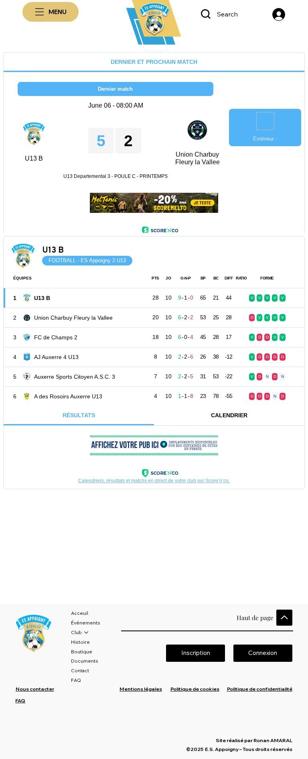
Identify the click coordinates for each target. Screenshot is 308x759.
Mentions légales (141, 689)
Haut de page (255, 617)
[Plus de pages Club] (86, 632)
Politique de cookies (194, 689)
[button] (262, 653)
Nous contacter (35, 689)
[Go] (284, 618)
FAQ (20, 701)
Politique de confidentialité (259, 689)
